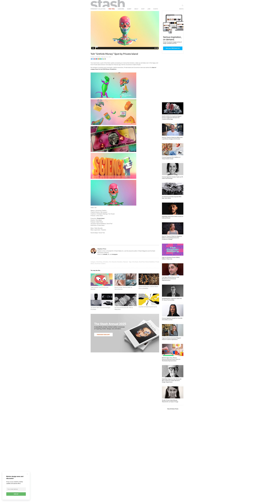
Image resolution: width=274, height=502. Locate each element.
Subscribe (121, 9)
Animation (105, 262)
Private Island (100, 218)
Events (155, 9)
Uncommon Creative (99, 263)
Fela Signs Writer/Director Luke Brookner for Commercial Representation (170, 278)
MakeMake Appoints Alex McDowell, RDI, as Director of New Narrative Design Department (171, 380)
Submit (129, 9)
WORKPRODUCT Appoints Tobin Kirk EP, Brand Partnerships (172, 299)
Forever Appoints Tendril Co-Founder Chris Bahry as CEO (172, 318)
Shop (142, 9)
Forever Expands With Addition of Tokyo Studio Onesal (171, 157)
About (136, 9)
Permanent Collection (98, 9)
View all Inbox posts (172, 409)
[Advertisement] (172, 78)
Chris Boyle (135, 262)
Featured (125, 262)
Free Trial (111, 9)
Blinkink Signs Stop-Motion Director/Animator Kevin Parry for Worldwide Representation (171, 359)
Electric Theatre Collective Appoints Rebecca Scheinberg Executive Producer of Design (172, 237)
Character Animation (116, 262)
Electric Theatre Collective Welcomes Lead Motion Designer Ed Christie (172, 138)
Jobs (148, 9)
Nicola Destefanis (150, 262)
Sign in (181, 9)
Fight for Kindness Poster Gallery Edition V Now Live (171, 258)
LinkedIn (105, 254)
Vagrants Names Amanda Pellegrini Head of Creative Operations (171, 338)
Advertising (99, 262)
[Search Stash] (182, 5)
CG (110, 262)
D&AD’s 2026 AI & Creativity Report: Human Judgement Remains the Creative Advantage (172, 117)
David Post (142, 262)
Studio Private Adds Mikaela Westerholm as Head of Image (170, 400)
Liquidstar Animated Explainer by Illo (148, 307)
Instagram (115, 254)
